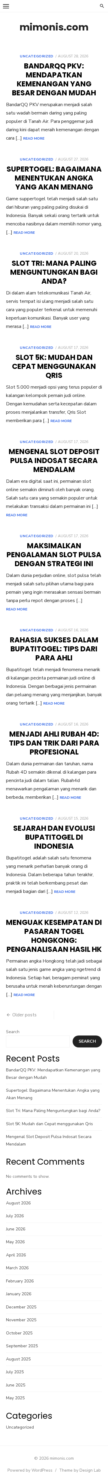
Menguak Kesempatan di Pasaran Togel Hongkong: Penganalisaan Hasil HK (54, 935)
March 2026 (17, 1268)
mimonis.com (54, 27)
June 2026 (15, 1229)
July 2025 (15, 1372)
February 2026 (20, 1281)
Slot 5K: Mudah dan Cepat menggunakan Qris (54, 366)
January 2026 (18, 1294)
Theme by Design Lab (80, 1470)
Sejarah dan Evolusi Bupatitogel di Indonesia (54, 837)
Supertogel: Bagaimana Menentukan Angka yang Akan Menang (54, 178)
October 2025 (19, 1333)
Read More (33, 138)
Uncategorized (36, 56)
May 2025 (15, 1398)
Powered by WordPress (30, 1470)
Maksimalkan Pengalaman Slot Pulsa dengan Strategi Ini (54, 555)
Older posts (24, 1015)
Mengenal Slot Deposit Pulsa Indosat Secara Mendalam (54, 460)
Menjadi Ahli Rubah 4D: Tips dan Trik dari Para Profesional (54, 743)
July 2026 (15, 1216)
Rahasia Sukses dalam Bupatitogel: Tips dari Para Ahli (54, 649)
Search (13, 1032)
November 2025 (21, 1320)
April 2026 (16, 1255)
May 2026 (15, 1242)
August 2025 (18, 1359)
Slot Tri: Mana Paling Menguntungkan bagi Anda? (54, 272)
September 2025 (22, 1346)
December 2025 (21, 1307)
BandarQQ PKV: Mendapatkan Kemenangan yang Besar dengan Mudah (54, 79)
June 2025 (15, 1385)
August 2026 (18, 1203)
